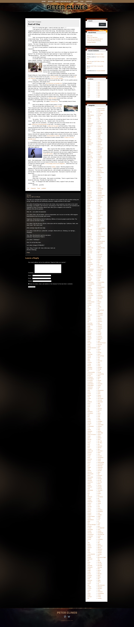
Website (30, 281)
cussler (89, 310)
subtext (99, 460)
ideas (89, 521)
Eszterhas (90, 369)
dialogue (90, 333)
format (89, 419)
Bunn (89, 206)
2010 (99, 92)
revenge (99, 333)
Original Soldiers (101, 228)
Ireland (89, 539)
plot (98, 264)
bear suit (90, 167)
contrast (89, 292)
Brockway (90, 197)
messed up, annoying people (39, 124)
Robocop (100, 344)
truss (99, 519)
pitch (99, 260)
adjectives (90, 124)
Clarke (89, 260)
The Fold (100, 482)
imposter (90, 526)
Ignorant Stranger (92, 524)
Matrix (99, 146)
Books (50, 1)
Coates (89, 265)
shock (99, 393)
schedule (100, 367)
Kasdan (89, 557)
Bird (88, 177)
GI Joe (89, 441)
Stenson (99, 447)
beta (89, 174)
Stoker (99, 452)
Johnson (90, 547)
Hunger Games (91, 516)
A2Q (89, 113)
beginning (90, 170)
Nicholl (99, 202)
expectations (91, 383)
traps (99, 513)
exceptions (90, 382)
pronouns (100, 290)
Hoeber (89, 498)
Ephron (89, 365)
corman (89, 298)
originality (100, 229)
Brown (89, 205)
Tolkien (99, 501)
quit (98, 300)
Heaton (89, 485)
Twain (99, 523)
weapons (100, 550)
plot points (100, 265)
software (100, 426)
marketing (100, 139)
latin (89, 585)
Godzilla (89, 449)
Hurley (89, 518)
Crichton (89, 303)
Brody (89, 198)
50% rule (90, 111)
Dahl (89, 313)
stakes (99, 436)
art (88, 147)
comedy (89, 274)
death (89, 326)
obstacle (99, 210)
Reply (28, 252)
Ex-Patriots (90, 377)
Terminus (100, 478)
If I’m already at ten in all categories (55, 163)
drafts (89, 344)
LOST (99, 120)
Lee (88, 591)
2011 (99, 90)
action (89, 120)
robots (99, 346)
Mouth (99, 180)
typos (99, 526)
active (89, 121)
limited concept (101, 108)
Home (44, 1)
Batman (89, 165)
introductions (91, 534)
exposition (90, 388)
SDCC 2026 (89, 35)
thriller (99, 491)
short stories (100, 398)
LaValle (89, 586)
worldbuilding (101, 593)
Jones (89, 552)
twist (99, 524)
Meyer (99, 159)
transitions (100, 509)
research (100, 326)
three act (100, 488)
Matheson (100, 144)
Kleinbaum (90, 567)
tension (99, 477)
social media (100, 424)
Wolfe (99, 590)
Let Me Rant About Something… (94, 40)
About (75, 1)
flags (89, 409)
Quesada (100, 298)
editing (89, 355)
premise (99, 274)
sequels (99, 380)
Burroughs (90, 211)
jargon (89, 544)
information (90, 529)
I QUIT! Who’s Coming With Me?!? (95, 39)
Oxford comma (101, 236)
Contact (89, 1)
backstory (90, 161)
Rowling (99, 352)
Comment (31, 272)
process (99, 285)
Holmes (89, 503)
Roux (99, 351)
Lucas (99, 124)
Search (90, 21)
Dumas (89, 352)
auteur (89, 154)
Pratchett (100, 270)
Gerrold (89, 439)
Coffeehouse (91, 269)
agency (89, 129)
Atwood (89, 151)
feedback (90, 401)
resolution (100, 328)
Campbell (90, 218)
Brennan (90, 193)
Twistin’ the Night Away (92, 37)
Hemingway (90, 490)
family (89, 392)
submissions (100, 457)
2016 (99, 82)
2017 (89, 97)
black (89, 179)
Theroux (99, 485)
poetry (99, 267)
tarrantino (100, 475)
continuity (90, 288)
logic (99, 116)
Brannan (90, 192)
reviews (99, 334)
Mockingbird (100, 167)
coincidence (90, 270)
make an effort (52, 98)
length (89, 595)
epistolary (90, 367)
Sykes (99, 472)
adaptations (90, 123)
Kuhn (89, 578)
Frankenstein (91, 426)
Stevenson (100, 450)
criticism (89, 305)
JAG (89, 542)
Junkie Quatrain (91, 554)
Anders (89, 141)
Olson (99, 216)
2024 (89, 85)
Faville (89, 398)
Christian (90, 249)
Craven (89, 300)
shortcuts (100, 400)
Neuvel (99, 198)
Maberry (99, 129)
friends (89, 429)
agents (89, 131)
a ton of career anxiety (56, 78)
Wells (99, 560)
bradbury (90, 190)
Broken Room (91, 200)
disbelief (89, 337)
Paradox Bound (101, 241)
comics (89, 277)
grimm (89, 462)
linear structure (101, 110)
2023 (89, 87)
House (89, 511)
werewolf (100, 563)
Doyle (89, 341)
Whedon (99, 573)
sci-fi (99, 370)
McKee (99, 152)
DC (88, 321)
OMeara (99, 218)
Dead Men (90, 323)
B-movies (90, 156)
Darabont (90, 314)
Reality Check (101, 310)
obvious (99, 211)
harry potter (90, 477)
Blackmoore (90, 180)
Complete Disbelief (91, 42)
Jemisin (89, 545)
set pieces (100, 383)
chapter (89, 231)
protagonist (100, 292)
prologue (100, 288)
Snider (99, 419)
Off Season (100, 215)
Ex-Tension (90, 380)
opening (99, 221)
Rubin (99, 354)
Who (99, 578)
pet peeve (100, 254)
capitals (89, 219)
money (99, 169)
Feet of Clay (34, 24)
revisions (100, 336)
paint (99, 239)
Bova (89, 188)
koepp (89, 572)
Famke (89, 393)
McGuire (100, 151)
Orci (99, 226)
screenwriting (101, 373)
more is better (58, 106)
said (99, 359)
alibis (89, 134)
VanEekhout (100, 532)
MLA (99, 165)
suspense (100, 468)
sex (98, 388)
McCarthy (100, 149)
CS (88, 306)
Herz (89, 493)
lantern (89, 583)
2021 (89, 90)
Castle (89, 226)
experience (90, 387)
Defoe (89, 328)
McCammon (100, 147)
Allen (89, 138)
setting (99, 385)
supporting (100, 467)
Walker (99, 544)
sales (99, 362)
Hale (89, 468)
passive (99, 246)
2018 (89, 95)
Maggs (99, 134)
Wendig (99, 562)
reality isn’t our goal (53, 126)
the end (99, 480)
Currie (89, 308)
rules (99, 357)
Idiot (89, 523)
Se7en (99, 377)
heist (89, 488)
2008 (99, 95)
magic (99, 136)
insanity (89, 531)
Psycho (99, 293)
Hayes (89, 483)
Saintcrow (100, 360)
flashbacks (90, 411)
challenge (90, 229)
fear (88, 400)
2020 (89, 92)
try (98, 521)
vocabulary (100, 539)
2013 (99, 87)
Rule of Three (101, 355)
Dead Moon (90, 324)
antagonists (90, 143)
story (99, 454)
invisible (89, 537)
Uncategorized (101, 527)
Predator (100, 272)
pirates (99, 259)
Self (98, 378)
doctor (89, 339)
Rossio (99, 349)
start (99, 444)
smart (99, 414)
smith (99, 416)
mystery (99, 185)
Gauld (89, 436)
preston (99, 277)
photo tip (100, 256)
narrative (100, 190)
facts (89, 390)
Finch (89, 405)
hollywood (90, 501)
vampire (99, 531)
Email (30, 278)
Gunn (89, 464)
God (89, 447)
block (89, 183)
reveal (99, 331)
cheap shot (90, 239)
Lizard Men (100, 113)
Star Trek (100, 441)
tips (98, 498)
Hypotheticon (91, 519)
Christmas (90, 251)
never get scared (47, 153)
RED (99, 311)
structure (100, 455)
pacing (99, 238)
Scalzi (99, 365)
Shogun (99, 395)
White (99, 575)
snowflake (100, 421)
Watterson (100, 549)
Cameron (90, 216)
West (99, 568)
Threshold (100, 490)
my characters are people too (54, 83)
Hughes (89, 514)
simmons (100, 408)
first (88, 408)
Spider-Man (100, 432)
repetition (100, 324)
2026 (89, 82)
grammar (90, 459)
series (99, 382)
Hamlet (89, 470)
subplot (99, 459)
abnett (89, 116)
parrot (99, 244)
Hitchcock (90, 496)
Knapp (89, 568)
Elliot (89, 359)
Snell (99, 418)
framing (89, 423)
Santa (99, 364)
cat (88, 228)
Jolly (89, 550)
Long (99, 118)
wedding (99, 554)
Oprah (99, 224)
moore (99, 175)
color (89, 272)
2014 (99, 85)
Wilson (99, 581)
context (89, 287)
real (98, 308)
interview (90, 532)
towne (99, 508)
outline (99, 233)
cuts (89, 311)
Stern (99, 449)
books (89, 187)
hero (89, 491)
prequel (99, 275)
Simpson (100, 409)
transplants (100, 511)
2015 (99, 83)
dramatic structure (92, 347)
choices (89, 246)
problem (44, 188)
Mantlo (99, 138)
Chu (89, 254)
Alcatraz (89, 133)
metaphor (100, 157)
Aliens (89, 136)
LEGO (89, 593)
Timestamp (100, 496)
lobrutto (99, 115)
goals (89, 446)
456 (88, 110)
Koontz (89, 573)
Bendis (89, 172)
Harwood (90, 480)
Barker (89, 162)
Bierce (89, 175)
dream (89, 349)
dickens (89, 334)
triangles (100, 514)
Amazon (89, 139)
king (89, 563)
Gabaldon (90, 431)
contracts (90, 290)
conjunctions (90, 282)
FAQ (82, 1)
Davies (89, 319)
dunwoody (90, 354)
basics (89, 164)
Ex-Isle (89, 375)
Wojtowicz (100, 586)
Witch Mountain (101, 585)
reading (99, 306)
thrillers (99, 493)
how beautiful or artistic (53, 135)
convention (90, 293)
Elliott (89, 360)
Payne (99, 249)
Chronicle (90, 252)
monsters (100, 170)
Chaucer (90, 238)
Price (99, 278)
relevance (100, 321)
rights (99, 341)
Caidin (89, 215)
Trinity (99, 518)
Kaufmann (90, 559)
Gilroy (89, 442)
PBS (99, 252)
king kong (90, 565)
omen (99, 219)
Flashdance (90, 413)
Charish (89, 236)
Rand (99, 303)
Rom (99, 347)
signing (99, 405)
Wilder (99, 580)
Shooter (99, 396)
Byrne (89, 213)
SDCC (99, 375)
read (99, 305)
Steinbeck (100, 446)
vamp (99, 529)
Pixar (99, 262)
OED (99, 213)
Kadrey (89, 555)
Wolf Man (100, 588)
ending (89, 364)
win (98, 583)
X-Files (99, 596)
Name (30, 275)
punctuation (100, 297)
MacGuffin (100, 133)
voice (99, 540)
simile (99, 406)
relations (100, 319)
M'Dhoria (100, 128)
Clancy (89, 257)
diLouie (89, 336)
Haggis (89, 467)
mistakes (100, 164)
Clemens (90, 262)
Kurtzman (90, 580)
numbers (100, 206)
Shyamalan (100, 401)
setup (99, 387)
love (99, 121)
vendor (99, 536)
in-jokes (89, 527)
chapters (90, 233)
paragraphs (100, 242)
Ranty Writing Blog (63, 1)
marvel (99, 143)
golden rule (90, 450)
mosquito (100, 177)
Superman (100, 465)
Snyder (99, 423)
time (99, 495)
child (89, 244)
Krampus (90, 575)
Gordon (89, 454)
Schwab (99, 369)
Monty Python (101, 172)
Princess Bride (101, 282)
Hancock (90, 472)
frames (89, 421)
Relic (99, 323)
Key (88, 560)
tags (99, 473)
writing (99, 595)
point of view (100, 269)
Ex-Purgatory (91, 378)
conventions (90, 295)
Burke (89, 208)
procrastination (101, 287)
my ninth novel (54, 76)
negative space (101, 195)
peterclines (89, 61)
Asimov (89, 149)
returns (99, 329)
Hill (88, 495)
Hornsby (89, 506)
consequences (91, 283)
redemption (100, 313)
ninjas (99, 203)
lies (88, 598)
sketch (99, 413)
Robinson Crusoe (102, 342)
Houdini (89, 509)
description (90, 329)
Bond (89, 185)
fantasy (89, 395)
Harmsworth (90, 473)
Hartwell (89, 478)
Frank (89, 424)
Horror (89, 508)
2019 (89, 93)
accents (89, 118)
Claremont (90, 259)
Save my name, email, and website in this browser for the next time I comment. (51, 284)
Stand (99, 439)
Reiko (99, 316)
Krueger (89, 577)
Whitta (99, 577)
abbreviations (91, 115)
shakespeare (101, 390)
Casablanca (90, 224)
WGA (99, 572)
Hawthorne (90, 482)
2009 (99, 93)
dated (89, 316)
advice (89, 128)
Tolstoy (99, 503)
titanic (99, 500)
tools (99, 506)
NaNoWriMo (100, 188)
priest (99, 280)
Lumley (99, 126)
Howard (89, 513)
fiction (89, 403)
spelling (99, 431)
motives (99, 179)
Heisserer (90, 486)
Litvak (99, 111)
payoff (99, 251)
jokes (89, 549)
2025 (89, 83)
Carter (89, 223)
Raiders (99, 301)
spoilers (99, 434)
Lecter (89, 590)
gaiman (89, 432)
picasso (99, 257)
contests (89, 285)
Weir (99, 555)
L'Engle (89, 581)
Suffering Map (101, 462)
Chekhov (90, 242)
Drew (89, 351)
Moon (99, 174)
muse (99, 183)
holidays (89, 500)
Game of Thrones (92, 434)
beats (89, 169)
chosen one (90, 247)
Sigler (99, 403)
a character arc (54, 101)
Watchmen (100, 545)
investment (90, 536)
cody (89, 267)
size (98, 411)
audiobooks (90, 152)
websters (100, 552)
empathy (90, 362)
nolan (99, 205)
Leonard (89, 596)
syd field (99, 470)
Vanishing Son (101, 534)
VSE (99, 542)
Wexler (99, 570)
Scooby (99, 372)
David (89, 318)
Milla (99, 162)
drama (89, 346)
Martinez (100, 141)
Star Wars (100, 442)
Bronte (89, 202)
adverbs (89, 126)
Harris (89, 475)
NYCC (99, 208)
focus (89, 418)
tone (99, 504)
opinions (99, 223)
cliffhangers (90, 264)
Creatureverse (91, 301)
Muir (99, 182)
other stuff (100, 231)
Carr (89, 221)
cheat (89, 241)
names (99, 187)
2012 (99, 88)
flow (88, 416)
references (100, 314)
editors (89, 357)
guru (89, 465)
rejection (100, 318)
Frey (89, 428)
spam (99, 429)
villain (99, 537)
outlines (99, 234)
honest (89, 504)
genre (89, 437)
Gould (89, 455)
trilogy (99, 516)
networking (100, 197)
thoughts (100, 486)
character (33, 188)
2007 (99, 97)
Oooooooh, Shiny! (99, 54)
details (89, 331)
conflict (89, 280)
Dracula (89, 342)
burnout (89, 210)
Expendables (91, 385)
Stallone (99, 437)
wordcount (100, 591)
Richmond (100, 337)
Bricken (89, 195)
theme (99, 483)
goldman (90, 452)
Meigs (99, 154)
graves (89, 460)
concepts (90, 278)
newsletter (100, 200)
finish (89, 406)
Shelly (99, 392)
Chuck (89, 256)
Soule (99, 428)
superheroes (100, 464)
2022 (89, 88)
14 (88, 108)
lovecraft (100, 123)
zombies (99, 598)
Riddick (99, 339)
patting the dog (101, 247)
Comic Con (90, 275)
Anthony (89, 144)
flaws (38, 188)
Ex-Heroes (90, 373)
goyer (89, 457)
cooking (89, 297)
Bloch (89, 182)
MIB (98, 161)
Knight (89, 570)
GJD (89, 444)
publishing (100, 295)
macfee (99, 131)
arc (28, 188)
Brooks (89, 203)
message (100, 156)
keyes (89, 562)
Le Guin (89, 588)
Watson (99, 547)
